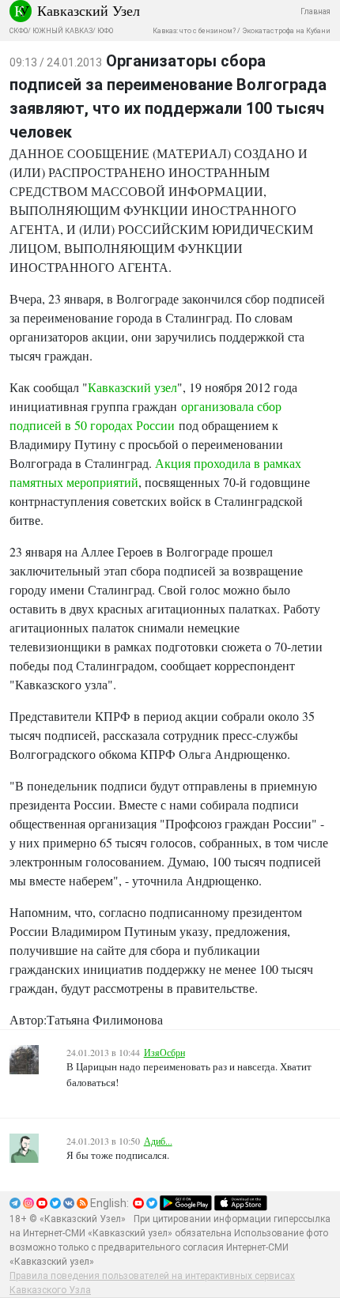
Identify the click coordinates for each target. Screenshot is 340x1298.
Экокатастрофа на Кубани (286, 31)
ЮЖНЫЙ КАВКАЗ (62, 31)
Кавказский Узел (88, 10)
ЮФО (105, 31)
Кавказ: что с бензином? (194, 31)
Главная (315, 11)
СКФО (18, 31)
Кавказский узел (132, 387)
